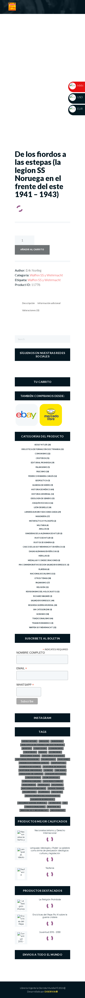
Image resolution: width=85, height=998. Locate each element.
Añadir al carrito (32, 249)
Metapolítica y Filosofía (41, 521)
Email (21, 668)
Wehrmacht (57, 810)
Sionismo (40, 614)
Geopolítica (41, 480)
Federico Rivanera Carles (34, 763)
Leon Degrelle (51, 777)
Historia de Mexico (54, 767)
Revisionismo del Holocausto (41, 591)
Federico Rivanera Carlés (40, 476)
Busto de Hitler (43, 538)
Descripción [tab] (28, 303)
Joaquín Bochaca (41, 503)
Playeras (43, 569)
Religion (57, 792)
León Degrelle (41, 507)
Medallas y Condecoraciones (43, 560)
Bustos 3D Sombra (43, 542)
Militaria (41, 525)
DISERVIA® (51, 991)
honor (48, 770)
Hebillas (43, 556)
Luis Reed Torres (53, 781)
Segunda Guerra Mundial (41, 605)
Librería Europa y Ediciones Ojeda (41, 512)
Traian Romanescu (41, 623)
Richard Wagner (41, 596)
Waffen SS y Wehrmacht (46, 275)
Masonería (41, 516)
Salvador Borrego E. (41, 600)
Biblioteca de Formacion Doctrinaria (42, 745)
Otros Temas (40, 578)
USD (80, 97)
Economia (55, 752)
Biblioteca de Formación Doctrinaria (41, 449)
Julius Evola (33, 777)
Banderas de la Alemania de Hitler (43, 533)
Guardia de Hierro (41, 485)
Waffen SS (53, 807)
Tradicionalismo (41, 618)
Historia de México (40, 489)
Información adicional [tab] (49, 303)
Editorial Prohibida (41, 462)
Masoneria (29, 785)
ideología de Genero (31, 774)
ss (65, 803)
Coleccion (40, 748)
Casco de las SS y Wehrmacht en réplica (42, 547)
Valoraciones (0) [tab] (30, 310)
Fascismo (40, 471)
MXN (80, 85)
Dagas (42, 752)
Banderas (57, 741)
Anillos (42, 529)
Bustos (27, 748)
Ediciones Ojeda (30, 756)
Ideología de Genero (41, 498)
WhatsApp (25, 685)
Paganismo (41, 583)
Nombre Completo (30, 652)
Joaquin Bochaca (55, 774)
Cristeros (41, 458)
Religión (41, 587)
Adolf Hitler (40, 445)
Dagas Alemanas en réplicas (43, 551)
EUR (80, 108)
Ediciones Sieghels (53, 756)
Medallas (44, 785)
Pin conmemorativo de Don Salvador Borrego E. (43, 565)
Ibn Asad (60, 770)
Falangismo (41, 467)
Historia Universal (40, 494)
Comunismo (41, 454)
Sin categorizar (41, 609)
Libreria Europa (31, 781)
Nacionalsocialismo (40, 574)
